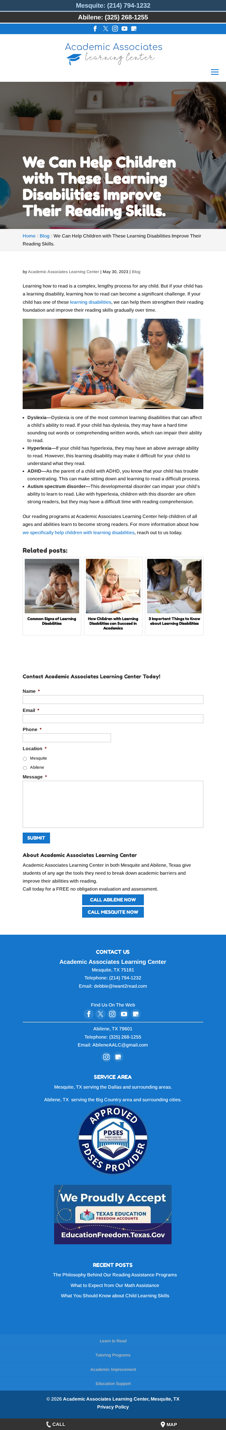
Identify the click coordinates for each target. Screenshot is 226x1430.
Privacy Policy (113, 1406)
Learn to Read (113, 1340)
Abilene (37, 767)
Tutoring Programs (113, 1355)
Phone (32, 729)
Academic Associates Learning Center (63, 271)
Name (31, 691)
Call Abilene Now (113, 900)
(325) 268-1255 (125, 1036)
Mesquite (38, 758)
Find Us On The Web (113, 1004)
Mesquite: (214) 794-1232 (113, 5)
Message (35, 776)
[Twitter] (106, 29)
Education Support (113, 1383)
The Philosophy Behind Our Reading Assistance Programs (115, 1274)
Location (34, 748)
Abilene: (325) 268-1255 (113, 17)
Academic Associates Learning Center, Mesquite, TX (121, 1398)
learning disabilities (90, 302)
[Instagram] (115, 29)
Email (31, 710)
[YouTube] (124, 29)
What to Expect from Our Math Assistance (115, 1285)
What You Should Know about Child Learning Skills (115, 1295)
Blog (136, 271)
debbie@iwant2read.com (120, 986)
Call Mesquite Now (113, 912)
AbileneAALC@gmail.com (120, 1044)
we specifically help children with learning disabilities (78, 532)
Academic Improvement (113, 1369)
